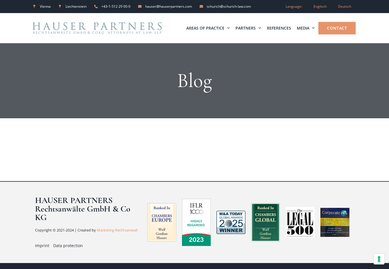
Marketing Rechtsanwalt (117, 230)
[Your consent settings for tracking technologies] (379, 259)
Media (303, 28)
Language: (294, 6)
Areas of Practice (205, 28)
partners (246, 28)
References (279, 28)
